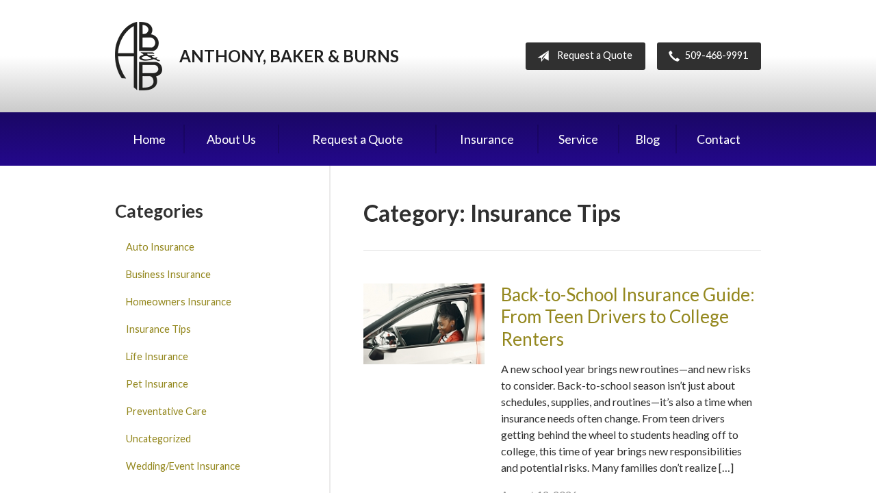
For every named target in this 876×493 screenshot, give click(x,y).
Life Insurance (157, 356)
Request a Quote (594, 55)
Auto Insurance (160, 247)
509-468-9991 (716, 55)
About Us (231, 139)
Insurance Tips (158, 329)
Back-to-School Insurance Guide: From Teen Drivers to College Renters (628, 316)
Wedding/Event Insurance (183, 466)
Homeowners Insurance (178, 301)
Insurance (487, 139)
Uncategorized (158, 438)
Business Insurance (168, 274)
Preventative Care (166, 411)
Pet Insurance (157, 384)
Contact (718, 139)
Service (578, 139)
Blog (647, 139)
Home (149, 139)
